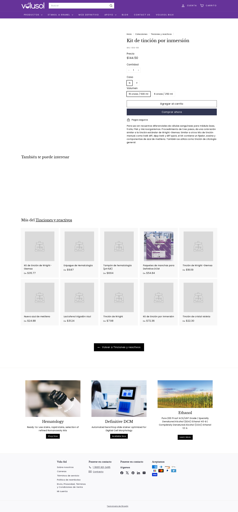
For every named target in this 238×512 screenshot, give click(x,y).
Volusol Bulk (165, 14)
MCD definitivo (89, 14)
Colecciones (141, 34)
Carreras (61, 471)
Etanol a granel (59, 14)
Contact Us (142, 14)
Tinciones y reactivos (161, 34)
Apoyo (109, 14)
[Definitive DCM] (119, 398)
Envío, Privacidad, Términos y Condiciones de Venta (71, 486)
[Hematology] (52, 398)
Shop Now (53, 436)
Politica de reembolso (69, 479)
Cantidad (133, 64)
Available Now (119, 436)
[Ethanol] (185, 394)
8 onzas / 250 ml (163, 94)
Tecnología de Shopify (117, 506)
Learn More (185, 437)
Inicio (129, 34)
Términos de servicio (68, 475)
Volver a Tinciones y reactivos (120, 347)
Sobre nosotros (65, 467)
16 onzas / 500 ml (138, 94)
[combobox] (81, 6)
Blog (125, 14)
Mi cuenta (62, 491)
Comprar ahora (172, 112)
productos (32, 14)
